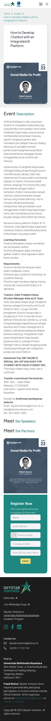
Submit (25, 561)
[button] (40, 4)
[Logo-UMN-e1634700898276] (18, 4)
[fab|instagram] (6, 627)
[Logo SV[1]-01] (9, 4)
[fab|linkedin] (19, 627)
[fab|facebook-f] (12, 627)
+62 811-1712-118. (14, 701)
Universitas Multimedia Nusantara (21, 615)
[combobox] (14, 535)
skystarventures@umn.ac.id (29, 698)
